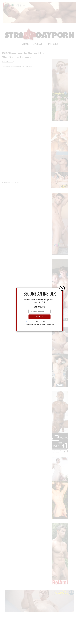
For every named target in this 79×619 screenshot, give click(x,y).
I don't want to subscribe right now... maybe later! (39, 324)
